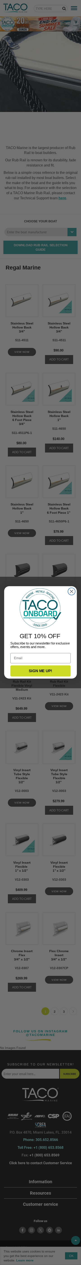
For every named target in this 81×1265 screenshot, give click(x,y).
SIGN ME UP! (40, 671)
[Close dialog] (71, 591)
